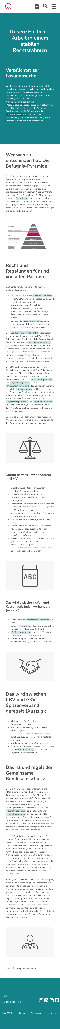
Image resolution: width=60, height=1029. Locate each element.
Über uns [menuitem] (7, 996)
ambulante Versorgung (39, 342)
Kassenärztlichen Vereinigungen (21, 104)
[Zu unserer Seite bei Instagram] (41, 1000)
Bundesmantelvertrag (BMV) (24, 332)
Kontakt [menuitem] (22, 1013)
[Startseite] (8, 6)
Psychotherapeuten (20, 382)
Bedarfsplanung (25, 749)
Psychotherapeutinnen (42, 379)
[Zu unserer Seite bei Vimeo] (57, 1000)
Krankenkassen (24, 389)
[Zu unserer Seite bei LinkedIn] (52, 1000)
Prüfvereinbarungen (21, 632)
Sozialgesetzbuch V (42, 295)
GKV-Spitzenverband (17, 114)
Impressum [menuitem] (53, 1013)
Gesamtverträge (31, 321)
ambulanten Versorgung (18, 385)
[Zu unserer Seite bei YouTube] (46, 1000)
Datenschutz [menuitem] (37, 1013)
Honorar (24, 626)
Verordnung (22, 198)
